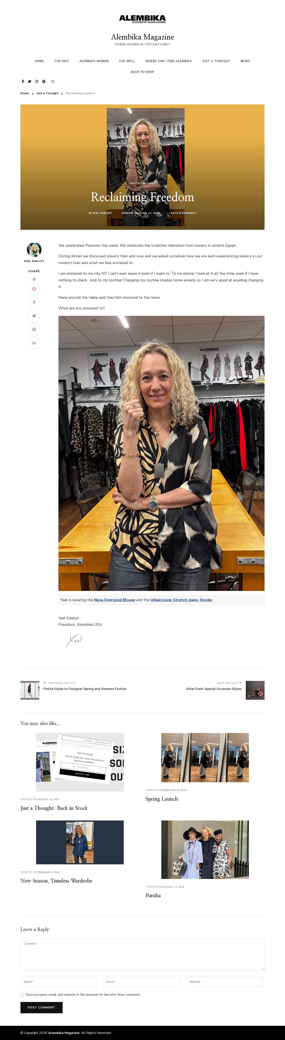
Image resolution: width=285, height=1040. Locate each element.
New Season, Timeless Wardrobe (56, 881)
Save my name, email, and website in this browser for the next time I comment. (83, 994)
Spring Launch (162, 799)
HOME (39, 61)
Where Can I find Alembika (168, 61)
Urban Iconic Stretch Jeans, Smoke (181, 599)
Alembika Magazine (142, 37)
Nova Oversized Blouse (114, 599)
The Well (127, 61)
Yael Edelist (102, 213)
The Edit (61, 61)
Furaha (153, 895)
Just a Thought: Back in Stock (54, 808)
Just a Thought (216, 61)
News (245, 61)
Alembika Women (94, 61)
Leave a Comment (183, 213)
